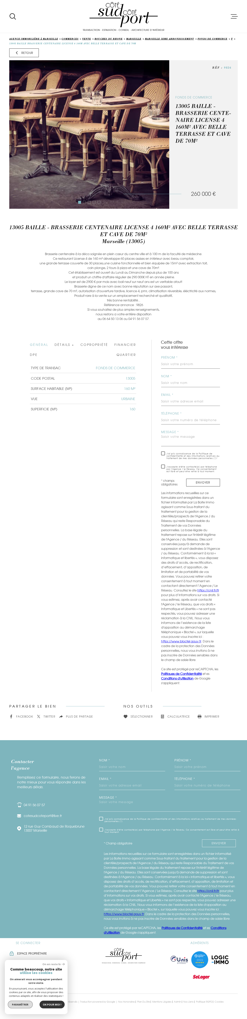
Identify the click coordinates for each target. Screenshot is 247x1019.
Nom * (166, 376)
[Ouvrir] (12, 16)
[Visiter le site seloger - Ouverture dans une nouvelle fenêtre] (201, 977)
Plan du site (143, 1001)
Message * (170, 432)
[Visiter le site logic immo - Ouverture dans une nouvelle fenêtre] (220, 959)
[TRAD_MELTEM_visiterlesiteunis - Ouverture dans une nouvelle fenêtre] (179, 959)
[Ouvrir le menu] (234, 16)
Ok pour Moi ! (52, 1004)
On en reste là (51, 964)
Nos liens (188, 1001)
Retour (27, 52)
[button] (79, 202)
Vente (86, 39)
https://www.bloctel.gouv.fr (181, 641)
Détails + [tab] (64, 345)
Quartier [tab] (126, 355)
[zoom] (89, 134)
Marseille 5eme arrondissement (169, 39)
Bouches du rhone (109, 39)
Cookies (219, 1002)
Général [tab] (39, 345)
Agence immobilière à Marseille (33, 39)
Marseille (133, 39)
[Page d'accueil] (123, 16)
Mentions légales (162, 1001)
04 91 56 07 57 (34, 805)
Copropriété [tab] (94, 345)
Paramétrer (20, 1004)
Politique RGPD (204, 1001)
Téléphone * (171, 413)
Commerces (70, 39)
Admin (177, 1001)
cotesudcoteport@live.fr (43, 816)
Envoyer (203, 482)
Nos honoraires (126, 1001)
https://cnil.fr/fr (208, 590)
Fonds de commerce (212, 39)
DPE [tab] (34, 355)
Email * (167, 394)
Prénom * (169, 357)
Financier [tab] (125, 345)
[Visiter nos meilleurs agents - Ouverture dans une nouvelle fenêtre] (199, 959)
